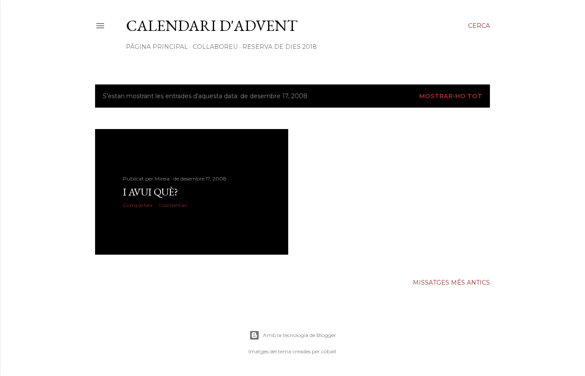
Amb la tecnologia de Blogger (299, 335)
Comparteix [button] (137, 205)
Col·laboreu (215, 47)
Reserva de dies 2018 (279, 47)
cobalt (329, 351)
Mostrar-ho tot (450, 96)
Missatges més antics (451, 282)
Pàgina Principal (157, 47)
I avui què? (150, 192)
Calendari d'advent (212, 25)
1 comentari (173, 205)
